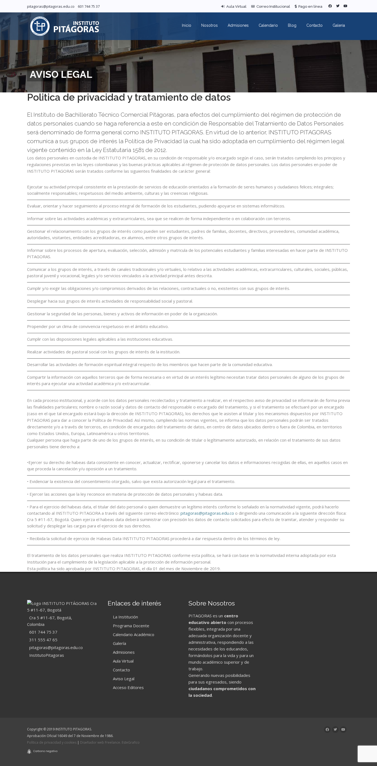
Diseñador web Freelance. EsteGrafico (110, 742)
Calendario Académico (133, 634)
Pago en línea (309, 6)
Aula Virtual (235, 6)
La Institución (125, 617)
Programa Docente (130, 625)
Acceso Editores (128, 687)
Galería (119, 643)
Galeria (339, 25)
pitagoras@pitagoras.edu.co (51, 6)
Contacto (314, 25)
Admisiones (238, 25)
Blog (292, 25)
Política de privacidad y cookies (51, 742)
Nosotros (209, 25)
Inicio (186, 25)
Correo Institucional (272, 6)
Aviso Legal (123, 678)
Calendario (268, 25)
